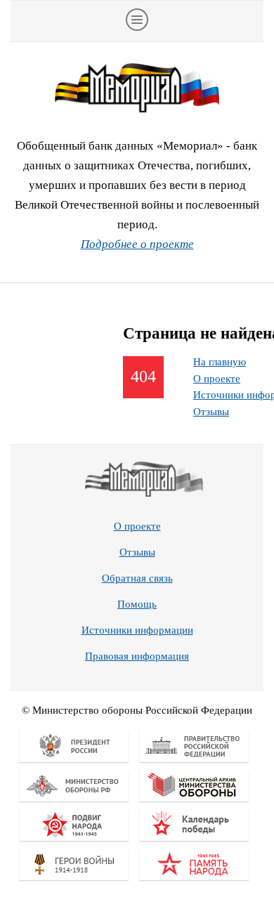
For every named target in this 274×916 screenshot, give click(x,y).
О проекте (216, 378)
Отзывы (211, 411)
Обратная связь (137, 578)
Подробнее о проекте (137, 244)
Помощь (137, 604)
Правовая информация (137, 656)
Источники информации (137, 630)
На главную (219, 361)
